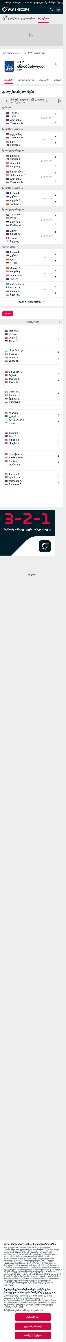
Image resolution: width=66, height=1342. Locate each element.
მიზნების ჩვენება (33, 1335)
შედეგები (44, 80)
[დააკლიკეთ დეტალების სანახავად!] (31, 118)
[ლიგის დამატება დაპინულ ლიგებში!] (55, 64)
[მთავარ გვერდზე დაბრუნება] (18, 9)
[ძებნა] (51, 9)
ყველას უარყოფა (33, 1326)
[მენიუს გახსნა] (59, 9)
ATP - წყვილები (36, 53)
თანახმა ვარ (33, 1317)
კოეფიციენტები (26, 80)
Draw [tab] (7, 313)
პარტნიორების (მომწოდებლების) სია (23, 1310)
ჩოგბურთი (13, 53)
